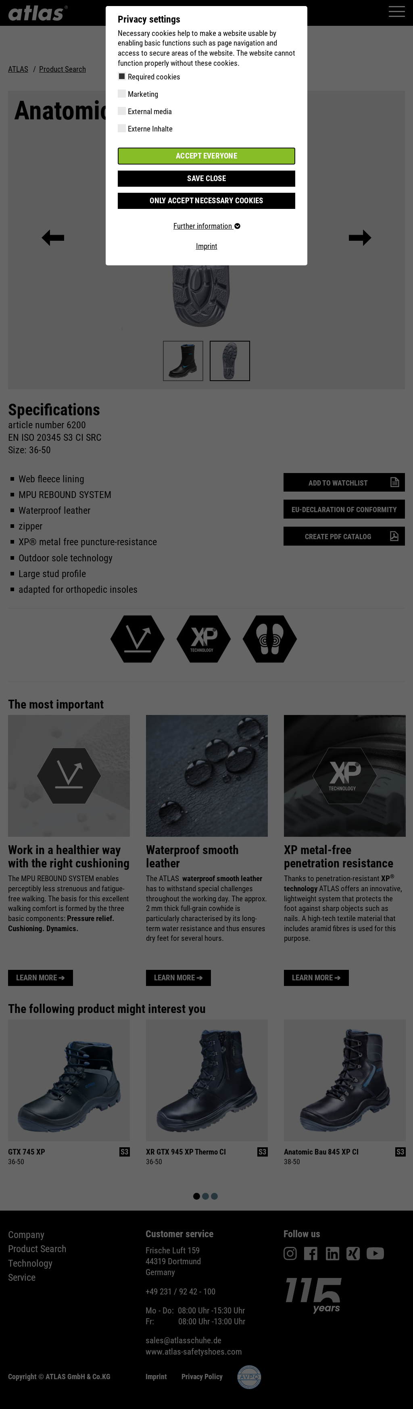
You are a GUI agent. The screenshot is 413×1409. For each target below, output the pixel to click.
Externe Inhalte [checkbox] (150, 128)
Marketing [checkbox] (143, 94)
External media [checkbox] (150, 111)
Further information (203, 226)
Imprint (206, 246)
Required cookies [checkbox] (154, 76)
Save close (206, 178)
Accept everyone (206, 155)
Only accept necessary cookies (206, 200)
